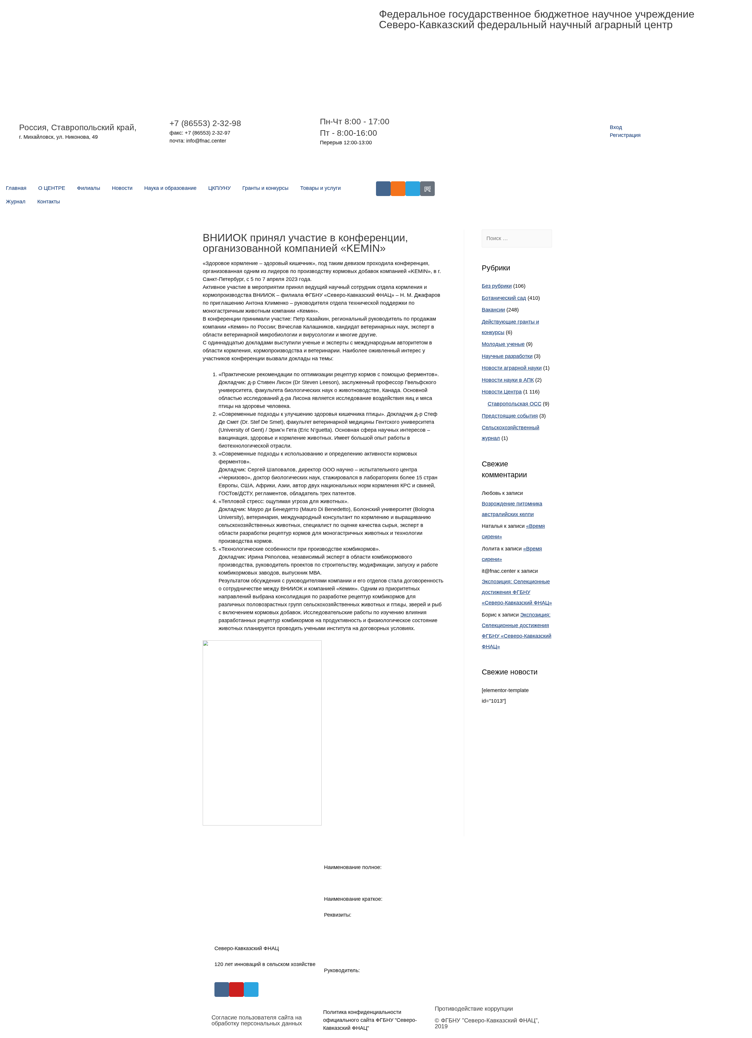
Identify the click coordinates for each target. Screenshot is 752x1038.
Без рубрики (497, 286)
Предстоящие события (510, 416)
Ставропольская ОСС (514, 404)
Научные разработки (507, 356)
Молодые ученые (503, 344)
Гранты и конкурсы (265, 188)
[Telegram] (412, 188)
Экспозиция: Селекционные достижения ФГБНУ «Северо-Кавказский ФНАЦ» (517, 592)
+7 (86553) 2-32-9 (202, 123)
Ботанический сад (504, 298)
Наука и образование (170, 188)
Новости (122, 188)
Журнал (16, 202)
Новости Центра (502, 392)
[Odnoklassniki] (398, 188)
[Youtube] (236, 989)
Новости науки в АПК (508, 380)
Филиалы (88, 188)
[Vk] (383, 188)
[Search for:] (517, 238)
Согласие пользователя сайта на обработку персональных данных (257, 1020)
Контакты (48, 202)
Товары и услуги (320, 188)
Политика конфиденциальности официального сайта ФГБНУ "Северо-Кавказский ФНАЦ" (370, 1020)
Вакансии (493, 310)
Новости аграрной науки (512, 368)
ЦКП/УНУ (219, 188)
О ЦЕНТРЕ (51, 188)
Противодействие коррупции (474, 1008)
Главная (16, 188)
